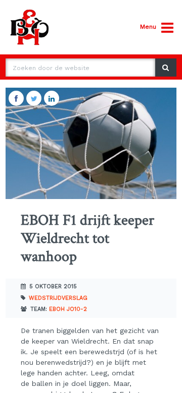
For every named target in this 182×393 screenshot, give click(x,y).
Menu (148, 26)
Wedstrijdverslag (58, 298)
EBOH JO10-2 (68, 309)
